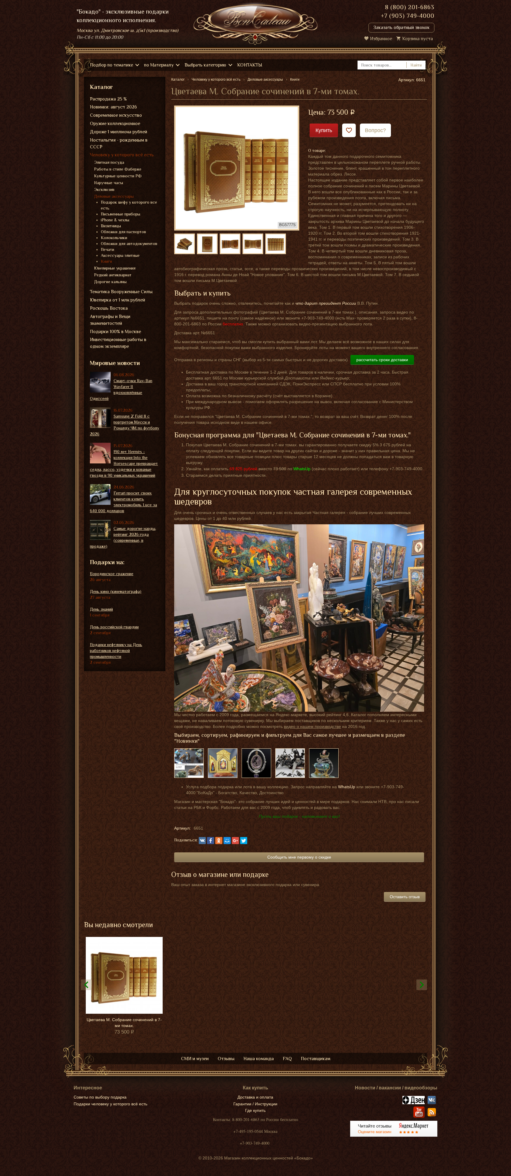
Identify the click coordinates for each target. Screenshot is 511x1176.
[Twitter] (243, 840)
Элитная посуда (109, 162)
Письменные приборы (120, 214)
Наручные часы (108, 182)
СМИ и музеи (195, 1058)
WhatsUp (346, 786)
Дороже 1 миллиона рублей (118, 131)
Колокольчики (114, 237)
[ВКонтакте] (202, 840)
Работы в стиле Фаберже (117, 169)
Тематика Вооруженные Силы (121, 291)
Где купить (255, 1110)
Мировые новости (115, 363)
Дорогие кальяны (110, 281)
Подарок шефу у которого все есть (129, 205)
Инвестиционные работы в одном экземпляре (118, 343)
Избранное (381, 38)
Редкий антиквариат (113, 274)
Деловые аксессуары (114, 196)
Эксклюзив (104, 189)
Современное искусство (116, 115)
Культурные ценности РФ (118, 175)
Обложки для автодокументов (129, 243)
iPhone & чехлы (115, 220)
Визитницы (111, 225)
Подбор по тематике (111, 65)
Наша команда (258, 1058)
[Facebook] (210, 840)
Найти (416, 65)
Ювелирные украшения (114, 268)
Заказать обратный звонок (401, 27)
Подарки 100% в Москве (115, 331)
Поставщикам (315, 1058)
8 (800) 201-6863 (409, 7)
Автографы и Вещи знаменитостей (110, 320)
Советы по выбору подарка (100, 1097)
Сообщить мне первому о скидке (299, 857)
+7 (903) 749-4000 (407, 15)
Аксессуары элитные (120, 255)
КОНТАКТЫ (249, 65)
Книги (106, 261)
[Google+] (235, 840)
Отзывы (226, 1058)
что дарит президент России (325, 303)
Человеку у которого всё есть (122, 155)
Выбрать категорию (205, 65)
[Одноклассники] (218, 840)
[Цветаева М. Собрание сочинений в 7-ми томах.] (237, 167)
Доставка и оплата (255, 1097)
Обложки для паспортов (123, 231)
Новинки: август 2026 (113, 107)
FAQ (287, 1058)
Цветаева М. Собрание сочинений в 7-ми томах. (124, 1022)
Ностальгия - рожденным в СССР (119, 143)
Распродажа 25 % (108, 99)
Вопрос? (375, 130)
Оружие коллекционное (115, 123)
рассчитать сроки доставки (382, 359)
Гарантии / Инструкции (255, 1104)
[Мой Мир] (227, 840)
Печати (107, 249)
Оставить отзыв (405, 896)
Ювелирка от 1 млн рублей (117, 300)
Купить (324, 130)
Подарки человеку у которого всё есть (110, 1104)
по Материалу (159, 65)
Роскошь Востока (109, 308)
